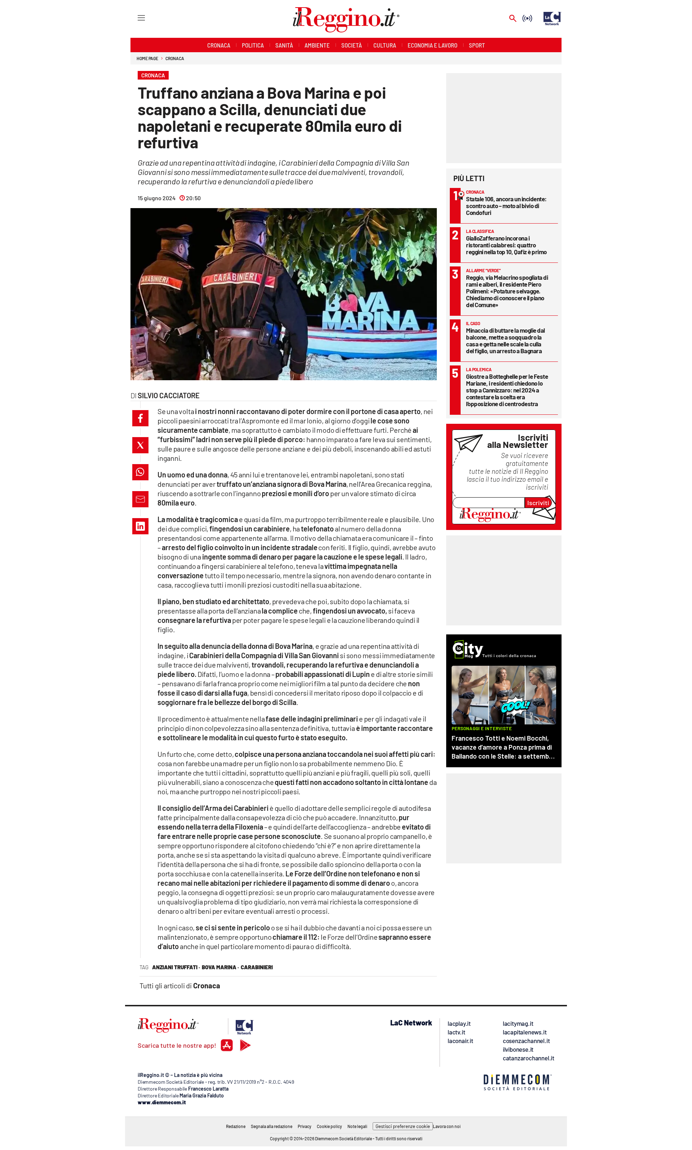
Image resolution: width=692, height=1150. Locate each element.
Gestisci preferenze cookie (403, 1126)
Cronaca (174, 58)
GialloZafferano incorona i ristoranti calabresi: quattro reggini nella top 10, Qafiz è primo (506, 244)
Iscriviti (538, 503)
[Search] (512, 19)
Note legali (357, 1126)
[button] (140, 418)
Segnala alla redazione (271, 1126)
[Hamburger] (134, 17)
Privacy (304, 1126)
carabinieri (257, 967)
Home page (147, 58)
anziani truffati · (176, 967)
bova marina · (220, 967)
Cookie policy (329, 1126)
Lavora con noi (447, 1126)
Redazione (235, 1126)
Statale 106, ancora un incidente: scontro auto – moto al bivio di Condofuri (506, 205)
